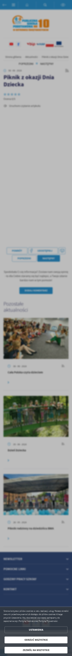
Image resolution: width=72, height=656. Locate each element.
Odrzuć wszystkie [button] (36, 640)
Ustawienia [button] (36, 630)
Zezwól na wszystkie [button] (36, 650)
